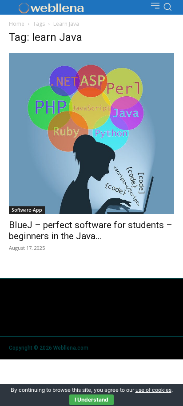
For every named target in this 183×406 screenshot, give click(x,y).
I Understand (91, 399)
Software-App (27, 210)
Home (16, 24)
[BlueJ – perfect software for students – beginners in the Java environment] (91, 133)
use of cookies (153, 389)
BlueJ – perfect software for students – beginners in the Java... (90, 230)
